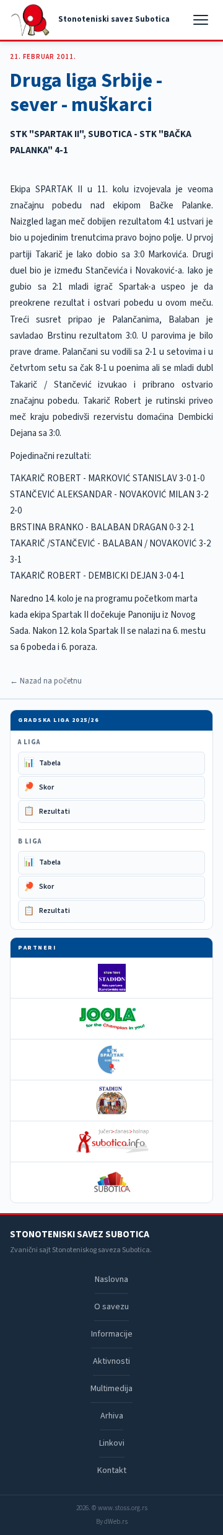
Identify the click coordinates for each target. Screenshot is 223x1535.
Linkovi (112, 1443)
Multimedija (111, 1388)
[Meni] (202, 20)
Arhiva (111, 1416)
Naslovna (111, 1279)
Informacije (112, 1334)
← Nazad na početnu (46, 681)
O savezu (111, 1307)
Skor (39, 787)
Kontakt (111, 1470)
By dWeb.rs (112, 1521)
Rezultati (47, 811)
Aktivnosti (111, 1361)
